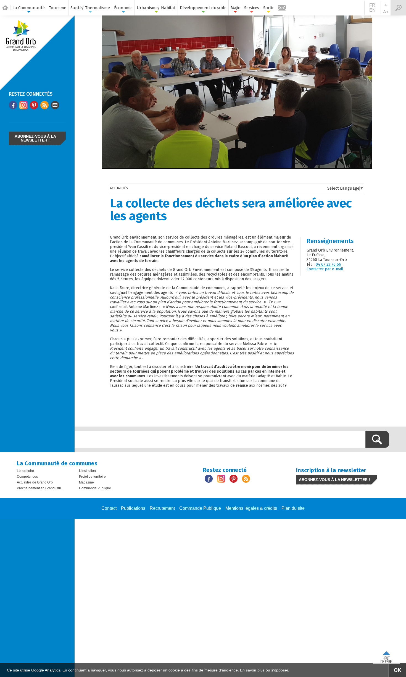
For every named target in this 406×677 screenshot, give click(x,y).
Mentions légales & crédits (251, 508)
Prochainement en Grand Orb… (40, 488)
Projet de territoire (92, 477)
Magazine (86, 482)
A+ (386, 11)
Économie (123, 8)
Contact (109, 508)
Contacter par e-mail (325, 269)
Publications (133, 508)
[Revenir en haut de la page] (386, 656)
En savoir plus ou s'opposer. (264, 670)
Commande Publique (95, 488)
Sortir (268, 7)
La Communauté (28, 8)
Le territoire (25, 471)
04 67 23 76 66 (328, 264)
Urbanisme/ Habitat (156, 8)
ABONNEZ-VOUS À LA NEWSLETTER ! (35, 138)
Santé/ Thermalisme (90, 8)
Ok (397, 670)
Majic (235, 7)
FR (372, 5)
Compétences (27, 477)
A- (385, 5)
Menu (398, 7)
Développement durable (203, 8)
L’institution (87, 471)
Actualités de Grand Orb (35, 482)
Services (251, 8)
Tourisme (57, 7)
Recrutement (162, 508)
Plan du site (293, 508)
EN (372, 10)
